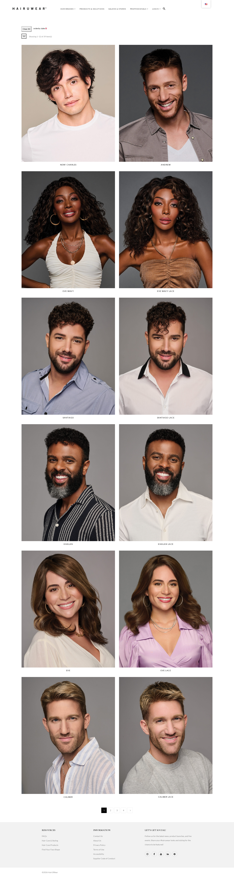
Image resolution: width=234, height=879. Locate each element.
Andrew (166, 165)
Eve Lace (166, 670)
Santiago (68, 417)
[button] (164, 9)
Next (130, 810)
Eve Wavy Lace (165, 291)
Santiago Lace (166, 417)
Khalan (68, 544)
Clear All (26, 29)
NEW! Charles (68, 165)
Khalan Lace (165, 544)
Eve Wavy (68, 291)
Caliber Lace (165, 797)
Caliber (68, 797)
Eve (68, 670)
